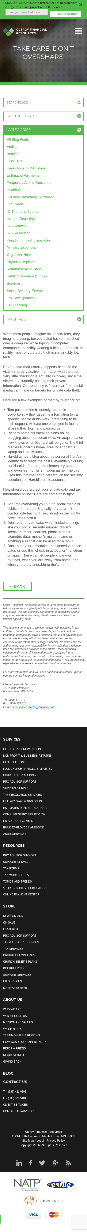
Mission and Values (18, 1022)
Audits (12, 147)
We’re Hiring (12, 1028)
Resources (14, 846)
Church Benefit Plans (20, 961)
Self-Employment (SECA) (27, 276)
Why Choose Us (15, 1016)
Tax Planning (17, 305)
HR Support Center (18, 821)
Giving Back (12, 1061)
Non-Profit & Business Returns (27, 755)
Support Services (17, 788)
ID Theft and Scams (22, 212)
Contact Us (15, 1082)
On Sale (9, 922)
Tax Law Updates (20, 298)
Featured (10, 929)
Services (14, 283)
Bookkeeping (13, 968)
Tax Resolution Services (22, 794)
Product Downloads (19, 955)
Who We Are (12, 1009)
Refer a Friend (14, 1048)
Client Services (15, 1104)
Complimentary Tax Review (24, 814)
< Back (17, 586)
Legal (40, 1140)
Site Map (28, 1140)
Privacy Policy (55, 1140)
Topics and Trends (17, 881)
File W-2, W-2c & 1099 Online (23, 801)
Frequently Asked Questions (29, 183)
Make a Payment (15, 987)
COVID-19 (15, 161)
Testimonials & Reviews (21, 1035)
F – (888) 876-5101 (14, 1098)
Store (9, 906)
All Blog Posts (18, 140)
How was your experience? (24, 1042)
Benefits (13, 154)
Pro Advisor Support (19, 781)
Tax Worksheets (16, 875)
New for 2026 (13, 916)
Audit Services (14, 833)
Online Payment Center (21, 894)
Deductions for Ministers (26, 168)
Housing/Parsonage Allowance (30, 197)
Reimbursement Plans (24, 269)
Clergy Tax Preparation (22, 749)
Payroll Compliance (22, 262)
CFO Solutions (14, 762)
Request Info (13, 1055)
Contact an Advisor (18, 1111)
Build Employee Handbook (23, 827)
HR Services (12, 981)
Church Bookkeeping (19, 775)
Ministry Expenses (21, 248)
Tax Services (13, 948)
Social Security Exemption (27, 291)
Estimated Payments (23, 175)
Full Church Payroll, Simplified (27, 768)
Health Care (16, 190)
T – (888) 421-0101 (14, 1091)
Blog (8, 1073)
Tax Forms (11, 868)
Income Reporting (21, 219)
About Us (12, 1000)
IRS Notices (16, 226)
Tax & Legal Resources (21, 942)
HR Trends (15, 204)
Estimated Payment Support (25, 807)
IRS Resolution (18, 233)
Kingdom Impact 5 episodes (28, 240)
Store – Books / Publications (25, 888)
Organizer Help (19, 255)
